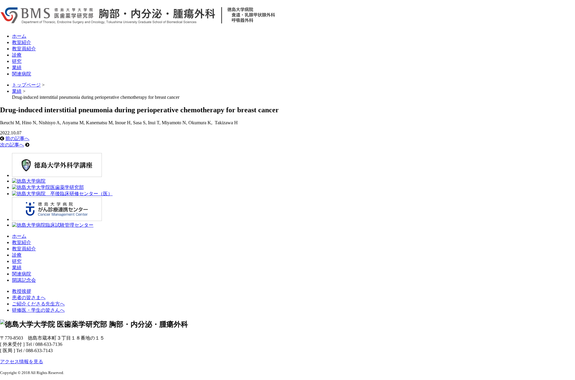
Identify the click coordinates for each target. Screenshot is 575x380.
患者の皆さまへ (29, 297)
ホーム (19, 36)
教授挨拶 (21, 291)
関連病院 (21, 73)
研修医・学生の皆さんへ (38, 310)
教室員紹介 (24, 48)
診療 (17, 54)
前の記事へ (17, 138)
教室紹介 (21, 42)
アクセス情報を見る (21, 361)
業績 (17, 67)
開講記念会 (24, 280)
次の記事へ (12, 144)
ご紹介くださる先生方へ (38, 303)
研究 (17, 61)
